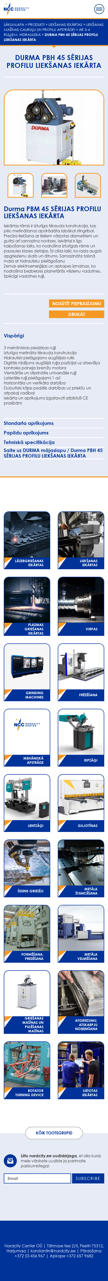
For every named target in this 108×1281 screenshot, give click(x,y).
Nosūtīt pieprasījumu (76, 303)
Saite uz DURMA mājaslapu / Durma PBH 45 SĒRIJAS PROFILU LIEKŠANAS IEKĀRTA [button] (53, 453)
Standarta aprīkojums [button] (28, 423)
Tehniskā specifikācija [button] (29, 442)
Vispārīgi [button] (14, 335)
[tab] (54, 335)
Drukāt (76, 314)
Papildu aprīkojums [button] (26, 432)
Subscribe (88, 1178)
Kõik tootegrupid (54, 1132)
